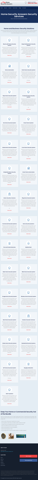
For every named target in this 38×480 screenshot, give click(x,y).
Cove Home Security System (28, 147)
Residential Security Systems (28, 343)
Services (2, 462)
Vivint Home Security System (28, 70)
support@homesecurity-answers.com (7, 451)
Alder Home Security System (9, 271)
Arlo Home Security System (9, 123)
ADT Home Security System (9, 368)
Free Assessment (28, 460)
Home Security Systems (28, 223)
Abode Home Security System (9, 147)
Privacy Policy (3, 465)
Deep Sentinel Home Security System (28, 44)
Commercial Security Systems (9, 223)
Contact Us (2, 463)
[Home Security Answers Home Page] (6, 3)
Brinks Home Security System (9, 343)
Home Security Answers (8, 478)
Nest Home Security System (9, 319)
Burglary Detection (28, 368)
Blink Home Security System (28, 271)
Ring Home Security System (28, 198)
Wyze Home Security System (9, 95)
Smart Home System (28, 123)
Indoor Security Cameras (9, 198)
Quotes (2, 460)
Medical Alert (28, 247)
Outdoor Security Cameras (28, 319)
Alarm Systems (9, 393)
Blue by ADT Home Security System (9, 44)
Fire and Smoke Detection (9, 247)
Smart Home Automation (29, 172)
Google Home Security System (9, 296)
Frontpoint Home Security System (28, 96)
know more (9, 55)
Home (12, 18)
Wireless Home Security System (28, 296)
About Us (2, 459)
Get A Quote (28, 456)
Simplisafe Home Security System (9, 172)
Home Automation (9, 70)
